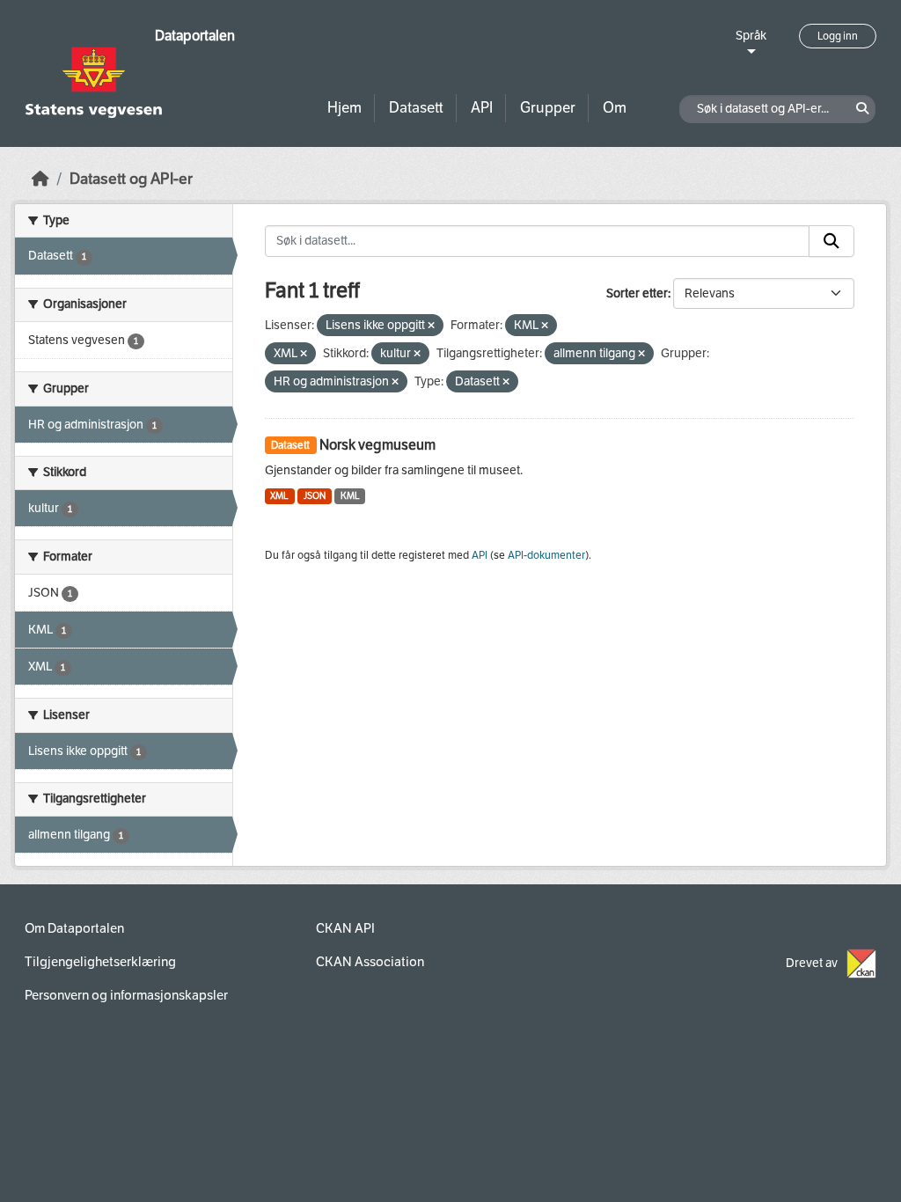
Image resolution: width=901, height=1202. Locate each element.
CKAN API (345, 928)
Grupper (547, 108)
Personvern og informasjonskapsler (126, 995)
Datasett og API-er (131, 179)
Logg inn (837, 36)
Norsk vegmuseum (377, 444)
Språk (751, 35)
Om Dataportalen (74, 928)
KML (350, 496)
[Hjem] (40, 179)
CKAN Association (370, 962)
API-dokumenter (546, 555)
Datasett (416, 108)
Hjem (344, 108)
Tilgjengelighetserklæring (100, 962)
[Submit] (831, 241)
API (482, 108)
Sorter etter (637, 293)
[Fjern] (431, 326)
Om (614, 108)
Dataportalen (195, 35)
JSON (315, 496)
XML (279, 496)
